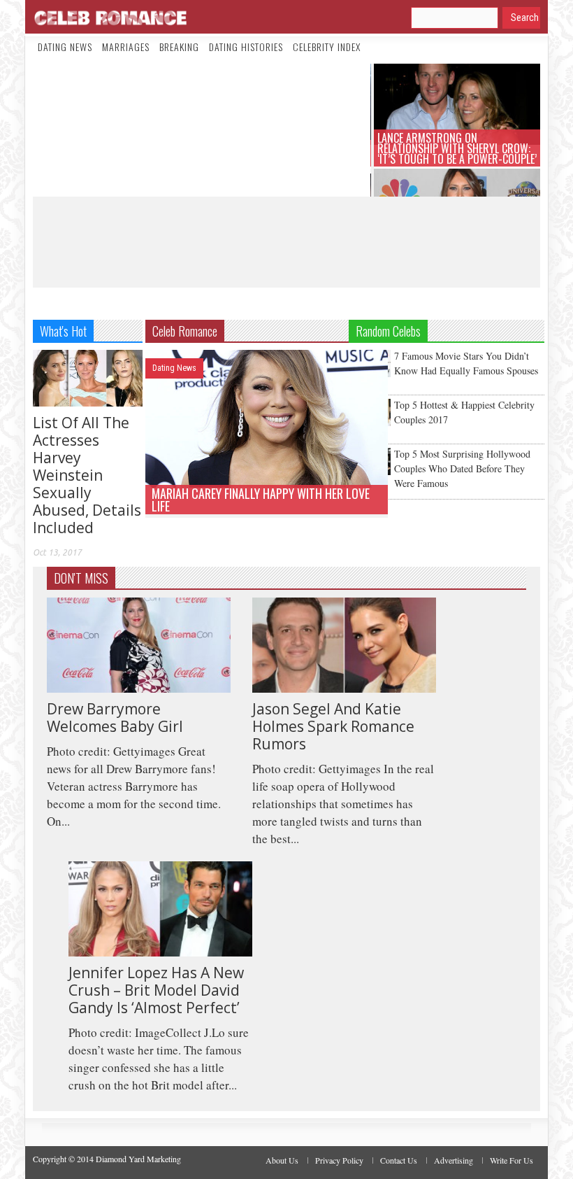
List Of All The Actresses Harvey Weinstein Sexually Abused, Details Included (87, 475)
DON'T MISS (81, 578)
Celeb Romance (184, 331)
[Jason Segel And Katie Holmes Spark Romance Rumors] (344, 643)
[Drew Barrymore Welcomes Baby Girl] (139, 643)
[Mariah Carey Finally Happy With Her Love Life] (266, 417)
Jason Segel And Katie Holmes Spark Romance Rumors (333, 726)
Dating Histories (246, 46)
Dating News (65, 46)
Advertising (453, 1160)
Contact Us (398, 1160)
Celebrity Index (327, 46)
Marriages (126, 46)
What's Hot (63, 331)
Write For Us (511, 1160)
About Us (282, 1160)
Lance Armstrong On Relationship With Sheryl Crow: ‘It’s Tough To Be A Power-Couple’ (457, 148)
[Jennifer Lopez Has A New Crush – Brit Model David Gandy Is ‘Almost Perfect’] (160, 907)
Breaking (179, 46)
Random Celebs (388, 331)
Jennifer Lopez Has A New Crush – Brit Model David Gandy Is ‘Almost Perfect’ (156, 990)
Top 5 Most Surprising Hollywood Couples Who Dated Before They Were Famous (462, 468)
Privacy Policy (339, 1160)
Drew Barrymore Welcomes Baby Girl (115, 717)
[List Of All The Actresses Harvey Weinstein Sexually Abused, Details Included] (88, 376)
